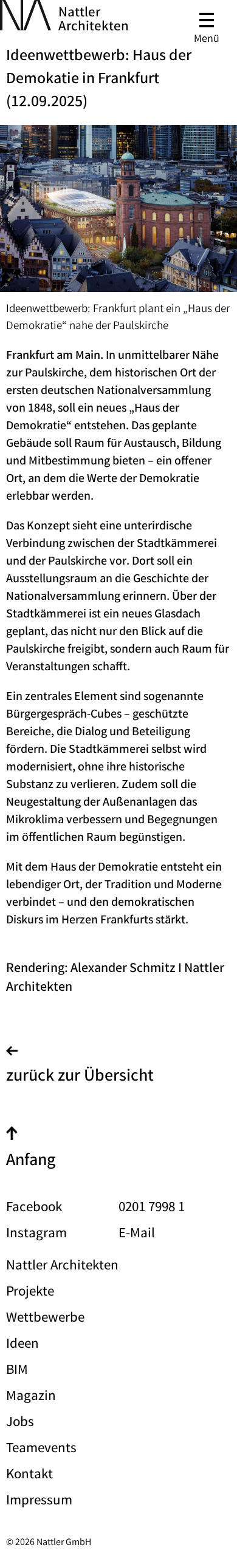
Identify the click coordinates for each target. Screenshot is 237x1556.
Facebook (34, 1208)
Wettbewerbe (45, 1319)
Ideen (22, 1345)
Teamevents (41, 1449)
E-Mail (136, 1235)
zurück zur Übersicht (80, 1077)
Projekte (30, 1293)
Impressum (39, 1502)
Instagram (36, 1235)
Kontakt (29, 1476)
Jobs (20, 1423)
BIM (17, 1371)
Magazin (31, 1397)
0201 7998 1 (151, 1208)
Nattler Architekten (93, 21)
